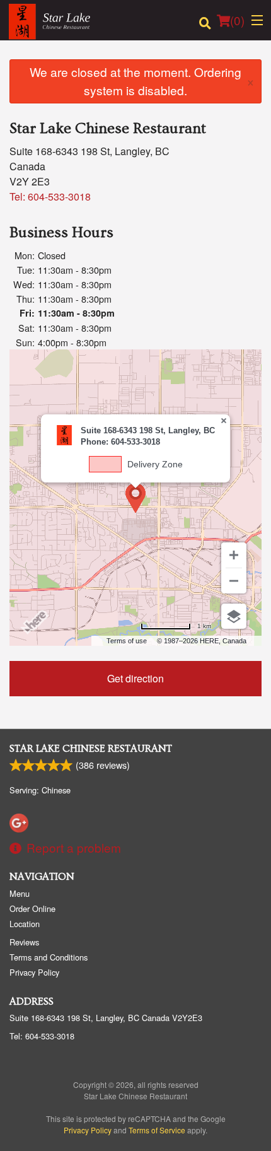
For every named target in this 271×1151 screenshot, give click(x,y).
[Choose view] (233, 616)
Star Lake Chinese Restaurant (90, 748)
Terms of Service (157, 1130)
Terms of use (127, 641)
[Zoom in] (233, 555)
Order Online (32, 908)
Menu (19, 893)
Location (24, 924)
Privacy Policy (34, 972)
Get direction (135, 678)
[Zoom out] (233, 580)
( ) (237, 19)
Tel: (50, 196)
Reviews (24, 942)
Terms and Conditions (48, 957)
